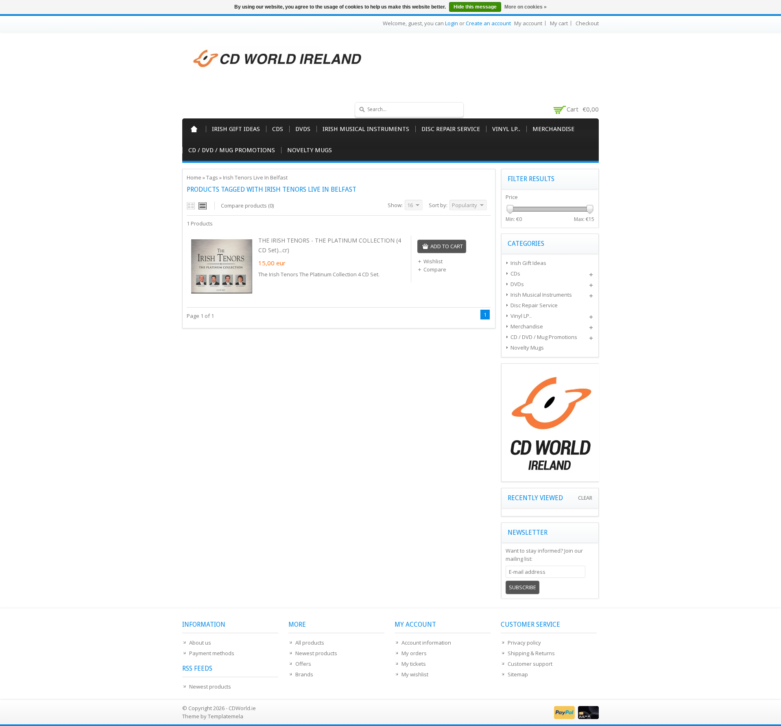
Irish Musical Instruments (366, 129)
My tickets (413, 663)
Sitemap (518, 674)
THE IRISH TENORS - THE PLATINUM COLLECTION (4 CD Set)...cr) (329, 245)
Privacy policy (524, 642)
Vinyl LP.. (506, 129)
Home (194, 129)
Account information (426, 642)
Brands (304, 674)
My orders (414, 653)
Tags (212, 177)
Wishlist (433, 261)
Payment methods (211, 653)
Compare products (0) (247, 205)
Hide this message (475, 7)
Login (451, 23)
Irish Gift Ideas (236, 129)
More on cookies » (525, 7)
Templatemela (225, 716)
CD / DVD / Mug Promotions (231, 150)
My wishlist (414, 674)
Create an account (488, 23)
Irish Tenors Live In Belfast (255, 177)
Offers (303, 663)
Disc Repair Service (450, 129)
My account (528, 23)
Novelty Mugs (309, 150)
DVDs (302, 129)
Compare (434, 269)
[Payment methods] (575, 717)
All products (309, 642)
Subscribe (522, 587)
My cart (559, 23)
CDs (277, 129)
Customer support (530, 663)
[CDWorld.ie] (277, 59)
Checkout (587, 23)
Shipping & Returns (531, 653)
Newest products (210, 686)
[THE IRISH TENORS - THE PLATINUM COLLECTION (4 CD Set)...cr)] (221, 294)
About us (200, 642)
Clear (585, 498)
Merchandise (553, 129)
